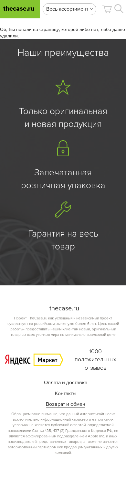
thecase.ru (19, 9)
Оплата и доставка (65, 382)
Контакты (65, 393)
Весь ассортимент (67, 9)
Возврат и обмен (65, 404)
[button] (107, 9)
